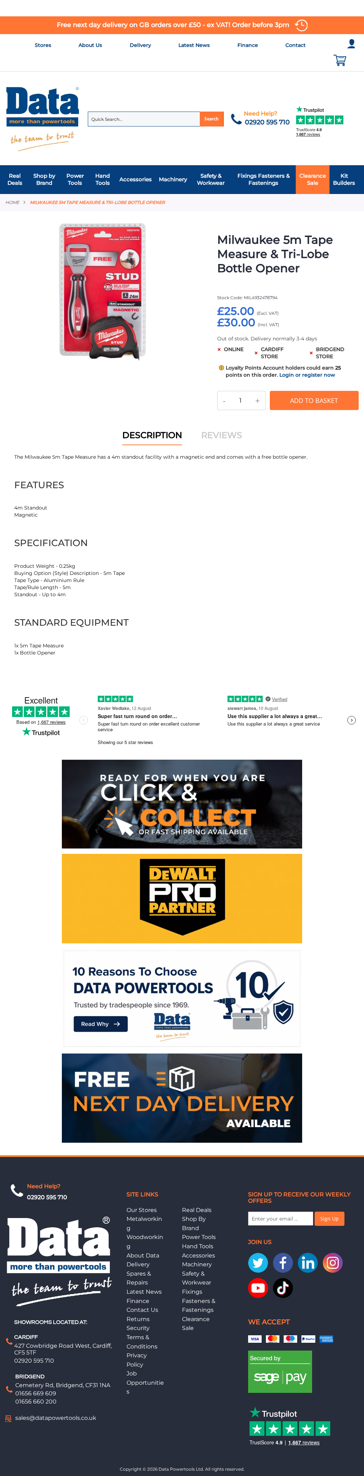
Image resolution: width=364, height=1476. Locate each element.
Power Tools (199, 1237)
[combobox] (155, 119)
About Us (90, 45)
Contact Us (142, 1310)
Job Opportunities (145, 1382)
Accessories (198, 1255)
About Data (143, 1255)
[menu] (182, 179)
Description (152, 435)
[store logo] (43, 118)
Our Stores (142, 1210)
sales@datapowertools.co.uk (55, 1418)
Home (12, 202)
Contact (295, 45)
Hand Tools (197, 1246)
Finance (247, 45)
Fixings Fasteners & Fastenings (198, 1300)
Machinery (197, 1264)
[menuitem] (16, 179)
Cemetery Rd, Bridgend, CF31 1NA (62, 1385)
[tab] (182, 179)
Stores (43, 45)
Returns (138, 1319)
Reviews (221, 435)
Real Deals (197, 1210)
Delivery (140, 45)
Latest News (194, 45)
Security (138, 1328)
